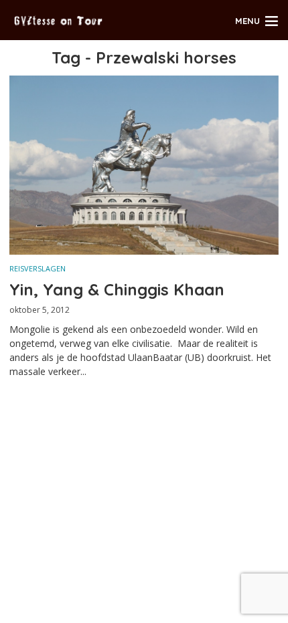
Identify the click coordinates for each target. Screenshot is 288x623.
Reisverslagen (37, 268)
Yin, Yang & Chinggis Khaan (116, 289)
